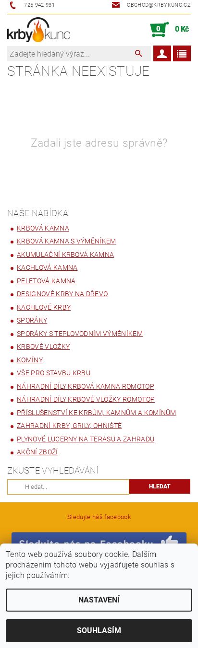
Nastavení (99, 599)
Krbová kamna (43, 228)
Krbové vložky (43, 346)
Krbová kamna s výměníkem (66, 241)
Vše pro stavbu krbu (53, 373)
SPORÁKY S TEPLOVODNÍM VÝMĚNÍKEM (80, 333)
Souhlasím (99, 630)
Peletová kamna (46, 281)
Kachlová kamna (47, 267)
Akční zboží (37, 452)
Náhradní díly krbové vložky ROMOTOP (86, 399)
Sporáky (32, 320)
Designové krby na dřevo (62, 294)
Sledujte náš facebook (99, 517)
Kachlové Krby (44, 307)
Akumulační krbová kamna (65, 254)
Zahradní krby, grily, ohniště (69, 425)
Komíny (30, 360)
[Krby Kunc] (38, 29)
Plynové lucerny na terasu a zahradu (85, 439)
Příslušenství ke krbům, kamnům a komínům (96, 413)
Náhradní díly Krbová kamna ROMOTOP (85, 386)
